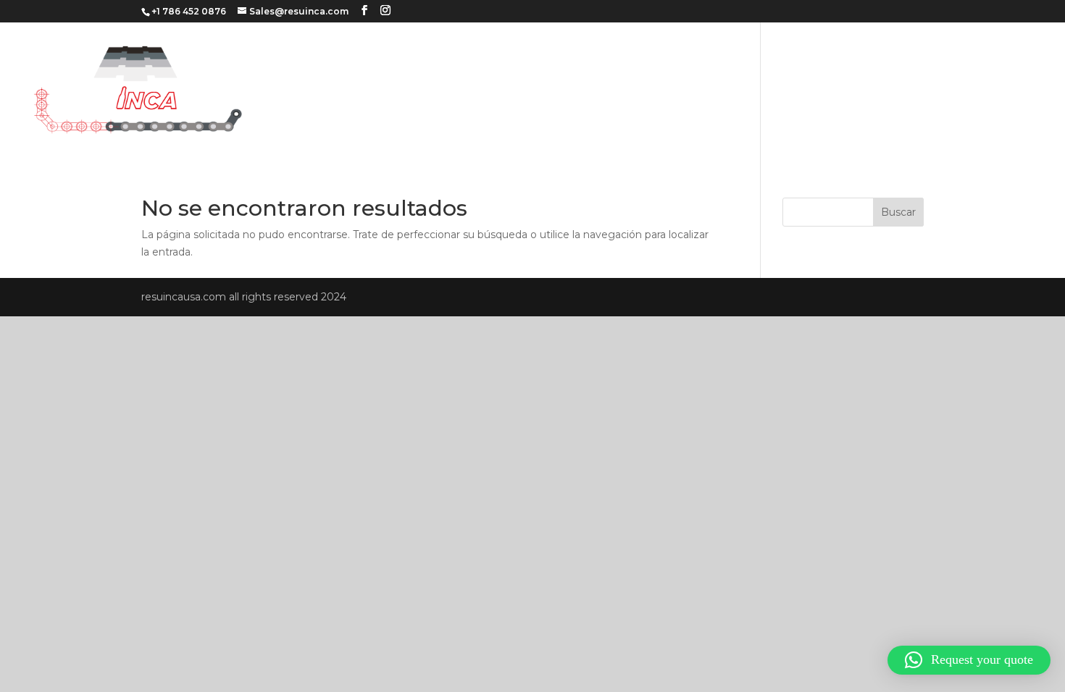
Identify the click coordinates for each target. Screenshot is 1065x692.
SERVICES (867, 89)
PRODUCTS (941, 89)
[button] (969, 660)
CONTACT (1016, 89)
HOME (734, 89)
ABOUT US (796, 89)
